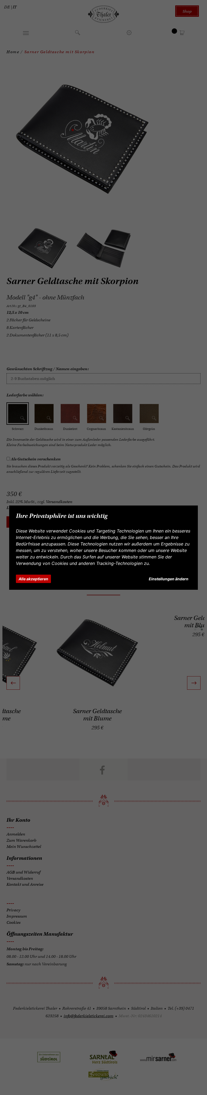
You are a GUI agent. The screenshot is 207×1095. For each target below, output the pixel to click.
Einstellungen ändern (168, 579)
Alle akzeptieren (33, 579)
